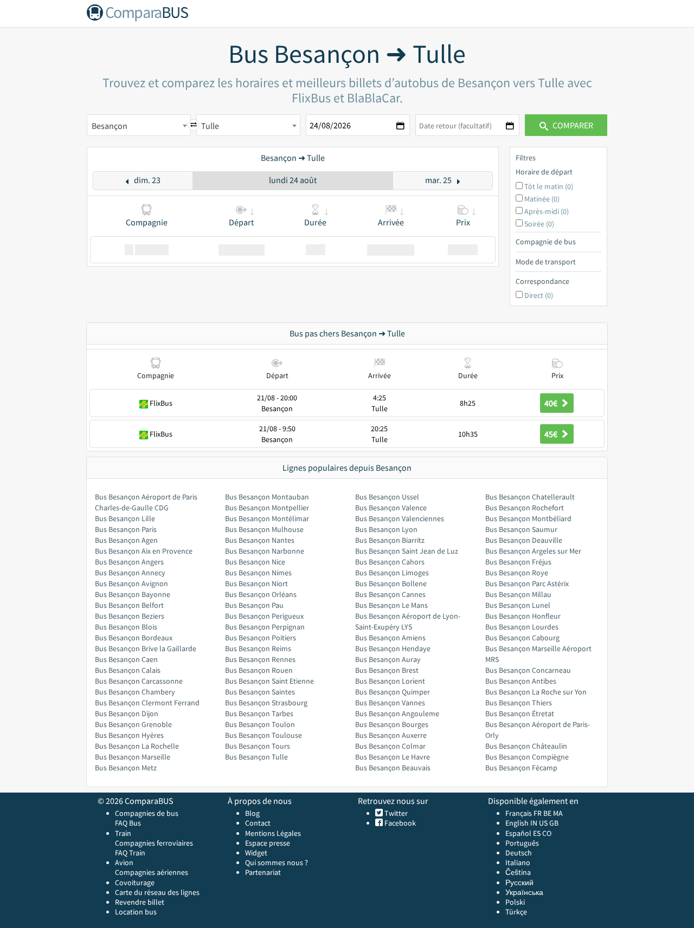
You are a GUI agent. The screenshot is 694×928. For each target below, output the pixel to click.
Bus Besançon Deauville (523, 540)
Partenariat (263, 872)
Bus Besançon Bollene (391, 583)
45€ (551, 434)
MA (558, 813)
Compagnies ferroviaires (154, 843)
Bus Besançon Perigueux (264, 616)
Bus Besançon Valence (391, 507)
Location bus (136, 912)
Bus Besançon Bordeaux (133, 638)
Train (123, 833)
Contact (258, 823)
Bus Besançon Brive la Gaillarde (145, 648)
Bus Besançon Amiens (390, 638)
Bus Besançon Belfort (129, 605)
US (543, 823)
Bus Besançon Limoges (392, 572)
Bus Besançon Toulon (260, 724)
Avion (124, 862)
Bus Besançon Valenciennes (399, 518)
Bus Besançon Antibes (520, 681)
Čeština (518, 872)
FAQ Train (130, 853)
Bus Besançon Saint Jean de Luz (406, 551)
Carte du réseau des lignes (157, 892)
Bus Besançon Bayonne (132, 594)
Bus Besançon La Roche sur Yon (536, 692)
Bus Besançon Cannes (390, 594)
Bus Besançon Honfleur (523, 616)
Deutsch (518, 853)
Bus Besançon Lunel (517, 605)
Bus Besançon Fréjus (518, 562)
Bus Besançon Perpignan (265, 627)
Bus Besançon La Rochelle (137, 746)
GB (553, 823)
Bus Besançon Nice (255, 562)
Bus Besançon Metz (126, 768)
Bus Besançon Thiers (518, 703)
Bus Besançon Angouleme (397, 713)
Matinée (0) (542, 199)
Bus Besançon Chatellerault (530, 497)
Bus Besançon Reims (258, 648)
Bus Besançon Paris (126, 529)
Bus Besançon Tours (257, 746)
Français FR (523, 813)
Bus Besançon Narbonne (264, 551)
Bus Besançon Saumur (521, 529)
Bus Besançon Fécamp (521, 768)
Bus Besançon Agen (126, 540)
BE (547, 813)
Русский (519, 882)
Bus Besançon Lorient (390, 681)
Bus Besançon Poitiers (260, 638)
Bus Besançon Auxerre (391, 735)
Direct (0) (538, 295)
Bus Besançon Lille (125, 518)
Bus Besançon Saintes (260, 692)
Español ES (523, 833)
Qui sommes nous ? (276, 862)
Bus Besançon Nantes (259, 540)
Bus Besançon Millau (518, 594)
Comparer (572, 125)
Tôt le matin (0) (548, 186)
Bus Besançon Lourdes (521, 627)
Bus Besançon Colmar (390, 746)
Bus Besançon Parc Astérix (527, 583)
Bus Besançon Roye (516, 572)
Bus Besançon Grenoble (133, 724)
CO (546, 833)
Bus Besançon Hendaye (392, 648)
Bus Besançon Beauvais (392, 768)
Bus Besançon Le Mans (391, 605)
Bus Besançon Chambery (135, 692)
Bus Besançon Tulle (256, 757)
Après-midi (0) (546, 211)
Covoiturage (135, 882)
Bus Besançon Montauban (267, 497)
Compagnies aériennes (151, 872)
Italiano (517, 862)
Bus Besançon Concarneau (528, 670)
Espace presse (267, 843)
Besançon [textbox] (109, 125)
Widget (256, 853)
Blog (252, 813)
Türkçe (516, 912)
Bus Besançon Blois (126, 627)
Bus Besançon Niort (256, 583)
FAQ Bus (128, 823)
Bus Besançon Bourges (391, 724)
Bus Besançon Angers (129, 562)
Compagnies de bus (146, 813)
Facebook (399, 823)
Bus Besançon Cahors (390, 562)
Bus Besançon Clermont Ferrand (147, 703)
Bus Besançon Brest (387, 670)
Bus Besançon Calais (127, 670)
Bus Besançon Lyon (386, 529)
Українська (524, 892)
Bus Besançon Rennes (260, 659)
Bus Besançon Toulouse (263, 735)
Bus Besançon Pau (254, 605)
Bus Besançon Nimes (258, 572)
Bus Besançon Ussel (387, 497)
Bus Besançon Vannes (390, 703)
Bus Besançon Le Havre (392, 757)
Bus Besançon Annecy (130, 572)
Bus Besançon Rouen (259, 670)
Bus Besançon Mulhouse (264, 529)
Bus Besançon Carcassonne (139, 681)
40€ (551, 403)
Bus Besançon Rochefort (524, 507)
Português (522, 843)
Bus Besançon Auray (388, 659)
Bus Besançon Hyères (129, 735)
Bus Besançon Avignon (131, 583)
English (517, 823)
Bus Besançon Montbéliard (528, 518)
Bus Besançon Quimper (392, 692)
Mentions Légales (273, 833)
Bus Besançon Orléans (261, 594)
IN (533, 823)
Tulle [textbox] (210, 125)
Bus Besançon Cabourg (522, 638)
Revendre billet (139, 902)
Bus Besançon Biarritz (390, 540)
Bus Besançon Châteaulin (526, 746)
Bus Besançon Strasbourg (266, 703)
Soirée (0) (539, 224)
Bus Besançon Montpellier (267, 507)
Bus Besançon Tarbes (259, 713)
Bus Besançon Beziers (129, 616)
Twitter (395, 813)
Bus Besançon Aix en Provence (143, 551)
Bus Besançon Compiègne (527, 757)
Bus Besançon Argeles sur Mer (533, 551)
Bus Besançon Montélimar (267, 518)
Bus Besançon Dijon (126, 713)
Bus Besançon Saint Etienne (269, 681)
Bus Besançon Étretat (519, 713)
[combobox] (139, 125)
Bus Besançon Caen (126, 659)
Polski (515, 902)
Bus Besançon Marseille (132, 757)
